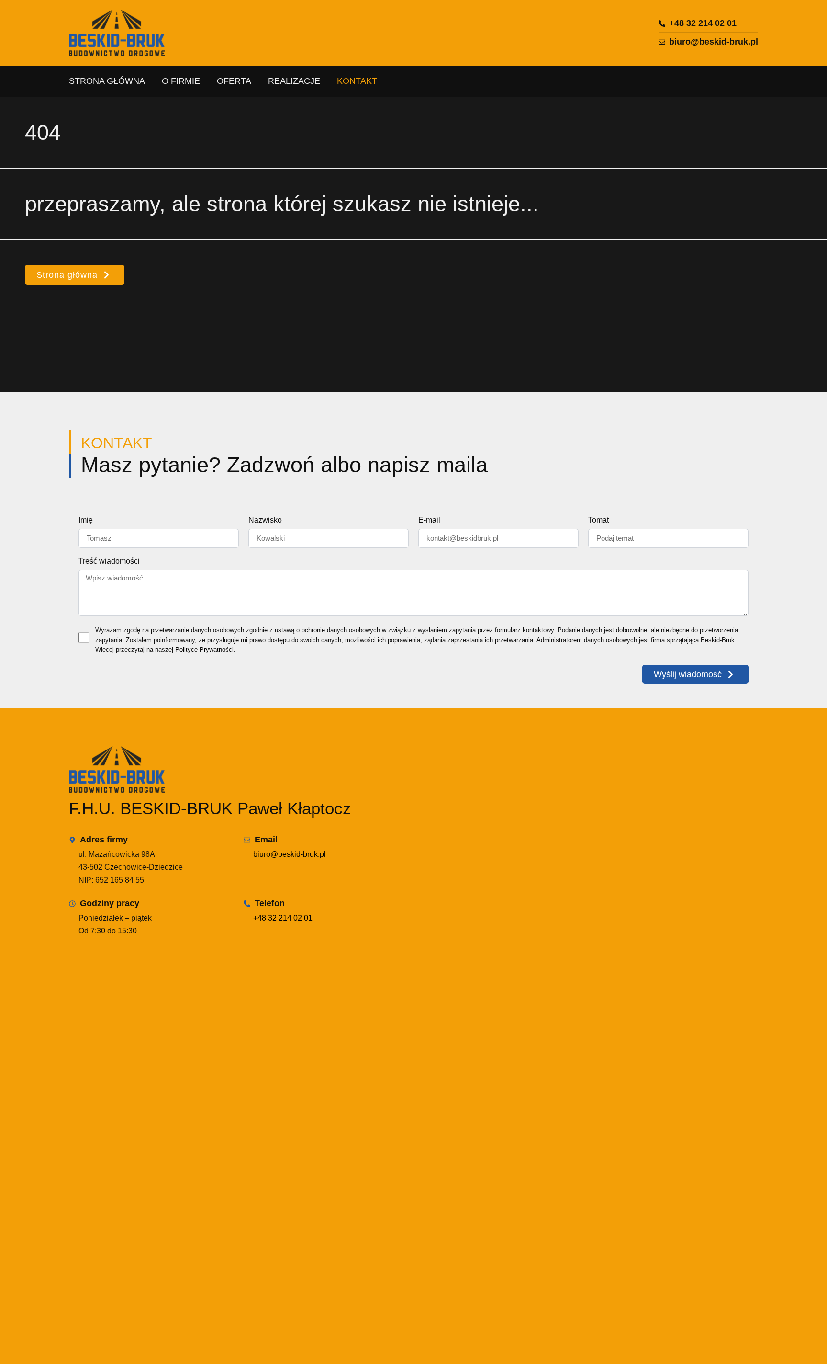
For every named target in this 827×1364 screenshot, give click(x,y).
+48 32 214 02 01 (283, 918)
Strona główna (107, 81)
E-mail (429, 520)
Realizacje (294, 81)
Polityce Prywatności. (205, 649)
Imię (85, 520)
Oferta (234, 81)
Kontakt (357, 81)
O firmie (181, 81)
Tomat (598, 520)
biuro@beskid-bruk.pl (289, 854)
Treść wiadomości (109, 561)
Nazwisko (265, 520)
